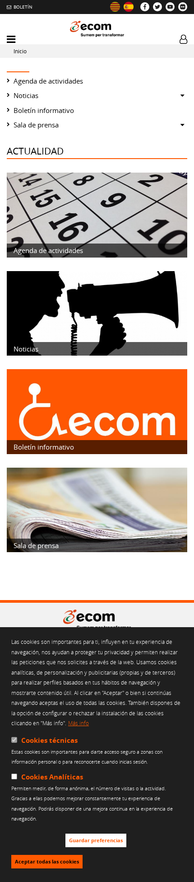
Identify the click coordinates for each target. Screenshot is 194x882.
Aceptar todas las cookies (47, 861)
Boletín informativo (44, 110)
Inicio (20, 51)
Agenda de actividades (48, 80)
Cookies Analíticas (52, 777)
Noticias (26, 95)
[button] (11, 39)
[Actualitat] (115, 7)
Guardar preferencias (96, 840)
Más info (78, 723)
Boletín (23, 7)
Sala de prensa (36, 124)
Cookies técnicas (49, 740)
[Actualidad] (129, 7)
